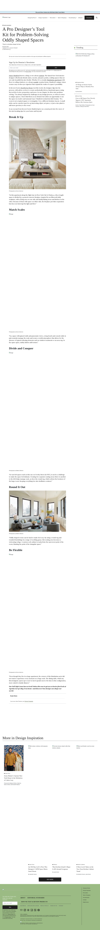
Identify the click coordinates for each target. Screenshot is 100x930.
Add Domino (6, 49)
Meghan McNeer (13, 783)
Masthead (23, 905)
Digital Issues (86, 902)
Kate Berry (87, 106)
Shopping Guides (80, 82)
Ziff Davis (30, 918)
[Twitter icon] (35, 910)
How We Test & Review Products (34, 901)
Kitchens (55, 864)
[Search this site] (97, 17)
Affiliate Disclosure (33, 905)
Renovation (52, 17)
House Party (79, 96)
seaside (35, 82)
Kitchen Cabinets (81, 864)
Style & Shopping (62, 17)
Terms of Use (57, 70)
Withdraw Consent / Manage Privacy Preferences (31, 923)
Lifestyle (80, 17)
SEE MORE (50, 879)
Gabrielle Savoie (33, 874)
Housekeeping (72, 17)
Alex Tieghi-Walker (81, 105)
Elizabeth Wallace (16, 784)
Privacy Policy (28, 71)
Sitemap (61, 905)
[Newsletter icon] (21, 910)
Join (56, 67)
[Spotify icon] (39, 910)
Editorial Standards (29, 701)
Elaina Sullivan (7, 784)
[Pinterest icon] (28, 910)
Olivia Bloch (79, 91)
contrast (41, 76)
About (22, 898)
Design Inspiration (42, 17)
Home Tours (7, 773)
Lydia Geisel (56, 872)
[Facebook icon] (32, 910)
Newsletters (89, 17)
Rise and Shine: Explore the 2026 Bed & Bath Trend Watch (50, 12)
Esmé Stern (6, 46)
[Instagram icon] (25, 910)
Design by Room (32, 17)
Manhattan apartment (54, 80)
